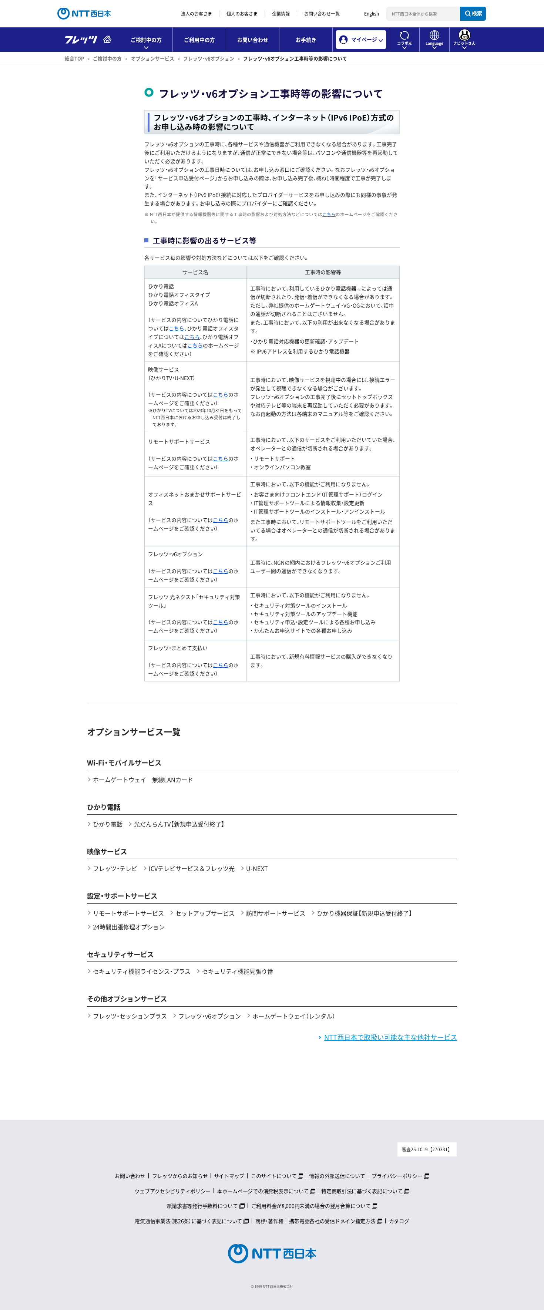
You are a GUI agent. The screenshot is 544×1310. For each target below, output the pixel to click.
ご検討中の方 (107, 58)
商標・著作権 (269, 1221)
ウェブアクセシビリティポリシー (172, 1191)
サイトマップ (229, 1175)
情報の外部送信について (337, 1175)
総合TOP (74, 58)
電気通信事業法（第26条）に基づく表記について (188, 1221)
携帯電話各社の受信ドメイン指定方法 (332, 1221)
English (371, 13)
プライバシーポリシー (397, 1175)
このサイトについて (273, 1175)
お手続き (306, 39)
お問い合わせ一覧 (322, 13)
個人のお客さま (242, 13)
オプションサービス (152, 58)
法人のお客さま (196, 13)
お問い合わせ (252, 39)
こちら (329, 214)
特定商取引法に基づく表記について (362, 1191)
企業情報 (281, 13)
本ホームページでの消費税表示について (263, 1191)
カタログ (399, 1221)
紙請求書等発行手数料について (202, 1205)
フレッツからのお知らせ (180, 1175)
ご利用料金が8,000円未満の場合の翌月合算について (311, 1205)
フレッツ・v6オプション (208, 58)
